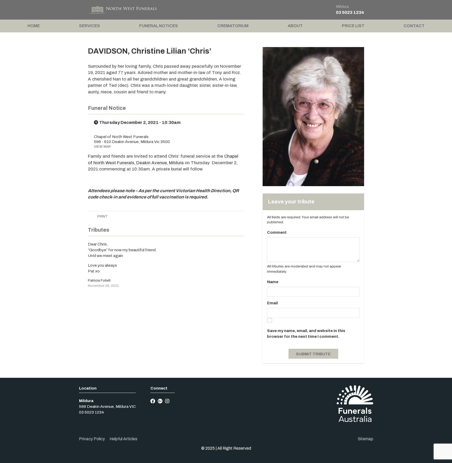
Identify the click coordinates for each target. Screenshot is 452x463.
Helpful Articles (123, 439)
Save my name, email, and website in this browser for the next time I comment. (306, 334)
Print (102, 216)
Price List (353, 26)
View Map (102, 146)
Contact (414, 26)
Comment (277, 232)
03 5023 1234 (350, 12)
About (295, 26)
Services (89, 26)
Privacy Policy (92, 439)
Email (272, 303)
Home (33, 26)
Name (272, 282)
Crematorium (232, 26)
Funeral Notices (158, 26)
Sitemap (365, 439)
